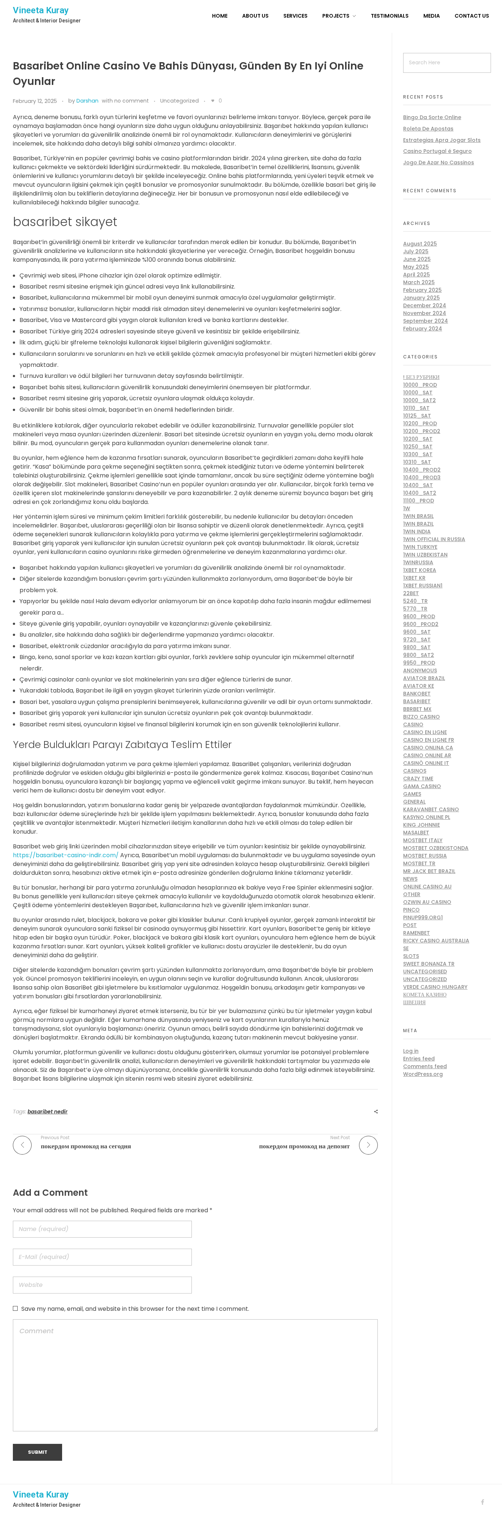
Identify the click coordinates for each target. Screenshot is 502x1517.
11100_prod (418, 500)
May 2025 (416, 267)
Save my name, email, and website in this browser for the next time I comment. (135, 1309)
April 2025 (416, 274)
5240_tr (415, 601)
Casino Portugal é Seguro (437, 151)
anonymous (420, 670)
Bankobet (417, 693)
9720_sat (417, 639)
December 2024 (424, 305)
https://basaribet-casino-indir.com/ (66, 855)
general (414, 801)
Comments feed (425, 1066)
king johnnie (421, 825)
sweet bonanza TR (429, 963)
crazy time (418, 778)
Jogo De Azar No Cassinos (438, 162)
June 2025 (417, 259)
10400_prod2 (422, 469)
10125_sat (417, 415)
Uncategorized (179, 100)
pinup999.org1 (423, 917)
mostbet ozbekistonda (436, 848)
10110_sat (416, 408)
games (412, 794)
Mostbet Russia (425, 855)
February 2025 (422, 290)
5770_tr (415, 608)
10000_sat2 (419, 400)
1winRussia (418, 562)
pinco (411, 909)
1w (406, 508)
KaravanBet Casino (431, 809)
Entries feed (419, 1058)
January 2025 (421, 297)
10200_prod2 (421, 431)
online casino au (427, 886)
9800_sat (417, 647)
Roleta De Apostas (428, 128)
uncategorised (425, 971)
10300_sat (418, 454)
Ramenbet (416, 933)
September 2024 (425, 321)
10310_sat (417, 462)
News (410, 879)
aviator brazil (424, 678)
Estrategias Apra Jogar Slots (442, 140)
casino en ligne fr (428, 740)
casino (413, 724)
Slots (411, 956)
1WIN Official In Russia (434, 539)
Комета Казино (425, 994)
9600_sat (417, 632)
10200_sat (418, 439)
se (406, 948)
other (411, 894)
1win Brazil (418, 523)
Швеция (414, 1002)
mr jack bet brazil (429, 871)
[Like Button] (213, 101)
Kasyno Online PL (426, 817)
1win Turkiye (420, 547)
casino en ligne (425, 732)
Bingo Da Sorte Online (432, 117)
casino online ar (427, 755)
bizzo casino (421, 716)
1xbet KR (414, 578)
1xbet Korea (419, 570)
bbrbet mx (417, 709)
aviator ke (418, 686)
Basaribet (417, 701)
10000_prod (420, 385)
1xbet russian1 (422, 585)
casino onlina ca (428, 747)
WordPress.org (423, 1074)
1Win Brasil (418, 516)
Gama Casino (422, 786)
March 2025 (419, 282)
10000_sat (418, 392)
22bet (411, 593)
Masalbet (416, 832)
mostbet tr (419, 863)
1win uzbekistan (425, 554)
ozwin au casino (427, 902)
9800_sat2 (418, 655)
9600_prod (419, 616)
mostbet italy (422, 840)
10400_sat (418, 485)
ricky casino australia (436, 940)
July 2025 (416, 251)
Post (410, 925)
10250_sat (418, 446)
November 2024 (424, 313)
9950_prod (419, 662)
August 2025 (420, 243)
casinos (414, 770)
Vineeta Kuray (41, 10)
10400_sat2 (419, 493)
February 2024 (422, 328)
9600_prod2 (420, 624)
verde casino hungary (435, 987)
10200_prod (420, 423)
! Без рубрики (421, 377)
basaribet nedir (48, 1111)
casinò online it (426, 763)
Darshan (87, 100)
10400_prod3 (422, 477)
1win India (417, 531)
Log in (411, 1051)
